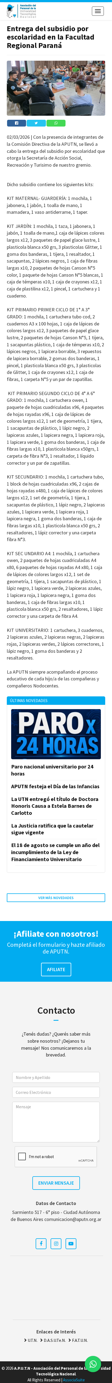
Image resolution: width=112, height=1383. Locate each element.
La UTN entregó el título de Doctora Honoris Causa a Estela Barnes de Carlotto (54, 806)
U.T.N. (33, 1340)
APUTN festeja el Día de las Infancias (55, 786)
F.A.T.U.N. (80, 1340)
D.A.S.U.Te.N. (55, 1340)
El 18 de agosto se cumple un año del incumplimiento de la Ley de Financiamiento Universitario (55, 852)
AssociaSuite (74, 1379)
